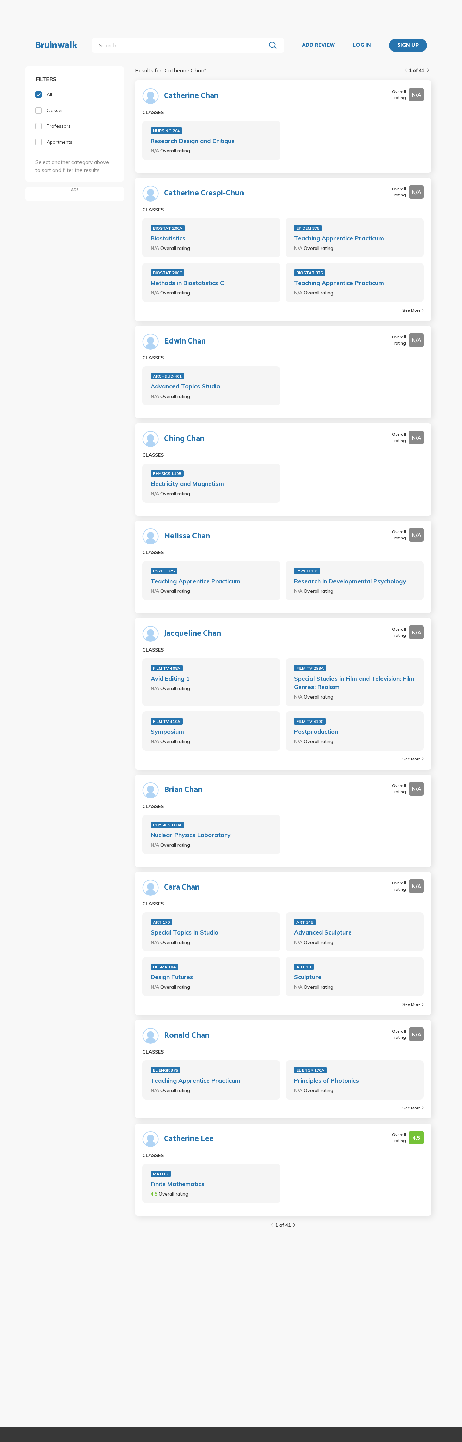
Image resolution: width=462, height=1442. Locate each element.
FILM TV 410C (309, 721)
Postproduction (316, 731)
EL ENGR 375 (165, 1070)
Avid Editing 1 (170, 678)
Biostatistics (168, 238)
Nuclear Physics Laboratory (191, 835)
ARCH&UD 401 (167, 376)
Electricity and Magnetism (187, 484)
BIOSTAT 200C (167, 272)
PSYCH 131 (307, 570)
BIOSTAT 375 (309, 272)
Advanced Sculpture (323, 932)
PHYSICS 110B (167, 473)
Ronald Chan (186, 1036)
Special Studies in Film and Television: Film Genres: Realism (354, 683)
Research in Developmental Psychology (350, 581)
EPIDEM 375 (307, 228)
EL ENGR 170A (310, 1070)
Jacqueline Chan (192, 634)
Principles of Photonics (326, 1080)
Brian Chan (183, 790)
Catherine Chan (191, 96)
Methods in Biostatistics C (187, 283)
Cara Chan (182, 887)
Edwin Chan (185, 341)
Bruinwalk (56, 45)
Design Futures (172, 977)
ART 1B (303, 966)
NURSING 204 (166, 130)
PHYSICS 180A (167, 824)
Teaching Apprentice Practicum (339, 238)
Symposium (167, 731)
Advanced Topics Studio (185, 386)
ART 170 (161, 922)
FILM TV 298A (310, 668)
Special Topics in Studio (184, 932)
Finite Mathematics (177, 1184)
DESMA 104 (164, 966)
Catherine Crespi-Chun (204, 193)
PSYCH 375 (164, 570)
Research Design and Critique (193, 141)
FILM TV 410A (166, 721)
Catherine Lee (189, 1139)
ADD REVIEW (318, 45)
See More (411, 310)
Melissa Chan (187, 536)
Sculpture (307, 977)
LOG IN (362, 45)
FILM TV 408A (166, 668)
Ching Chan (184, 439)
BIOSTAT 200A (167, 228)
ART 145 (304, 922)
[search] (180, 45)
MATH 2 (160, 1173)
